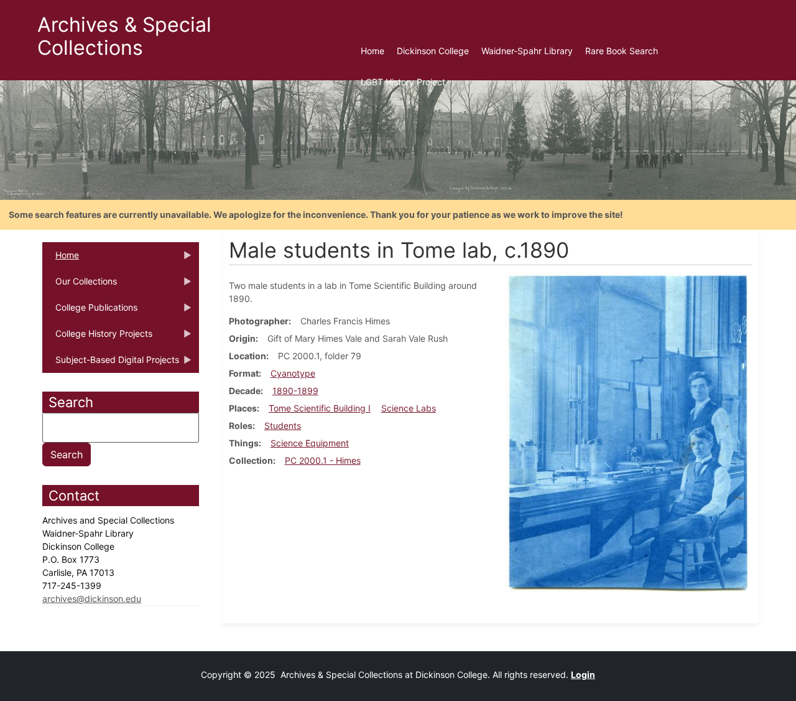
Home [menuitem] (372, 50)
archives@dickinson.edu (91, 598)
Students (282, 425)
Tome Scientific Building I (320, 408)
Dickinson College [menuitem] (433, 50)
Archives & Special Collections (124, 36)
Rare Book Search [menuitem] (621, 50)
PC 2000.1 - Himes (323, 460)
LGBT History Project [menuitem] (403, 82)
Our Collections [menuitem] (79, 285)
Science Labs (408, 408)
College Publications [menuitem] (89, 311)
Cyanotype (293, 373)
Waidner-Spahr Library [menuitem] (527, 50)
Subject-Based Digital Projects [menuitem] (110, 363)
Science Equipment (310, 443)
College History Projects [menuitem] (97, 337)
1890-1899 (295, 390)
